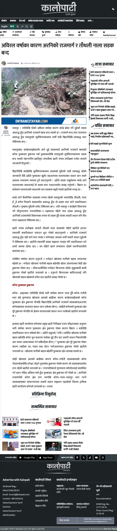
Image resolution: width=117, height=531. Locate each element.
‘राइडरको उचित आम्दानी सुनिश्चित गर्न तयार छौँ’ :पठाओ (73, 421)
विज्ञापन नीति (40, 506)
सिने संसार (80, 21)
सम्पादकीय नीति (41, 501)
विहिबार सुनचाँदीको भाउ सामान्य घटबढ (100, 170)
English (4, 26)
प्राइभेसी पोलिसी (41, 496)
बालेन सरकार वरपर (35, 21)
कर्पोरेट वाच (50, 21)
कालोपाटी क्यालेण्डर (17, 34)
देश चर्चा (22, 21)
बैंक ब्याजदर (32, 34)
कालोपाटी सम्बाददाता (13, 63)
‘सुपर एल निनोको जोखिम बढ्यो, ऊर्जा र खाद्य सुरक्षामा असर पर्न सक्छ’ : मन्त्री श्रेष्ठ (31, 446)
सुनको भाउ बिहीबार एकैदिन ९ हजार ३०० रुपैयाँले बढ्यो (102, 178)
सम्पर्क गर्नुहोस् (41, 491)
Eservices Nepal (110, 529)
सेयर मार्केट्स (58, 34)
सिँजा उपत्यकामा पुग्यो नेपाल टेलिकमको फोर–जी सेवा (74, 434)
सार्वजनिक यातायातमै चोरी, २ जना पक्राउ (101, 187)
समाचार (13, 21)
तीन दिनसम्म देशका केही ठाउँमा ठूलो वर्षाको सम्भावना (102, 161)
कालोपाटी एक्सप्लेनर (65, 21)
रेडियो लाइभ (3, 34)
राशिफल (71, 35)
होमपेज (4, 21)
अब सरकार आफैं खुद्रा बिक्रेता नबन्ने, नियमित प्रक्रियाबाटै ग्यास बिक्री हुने (102, 135)
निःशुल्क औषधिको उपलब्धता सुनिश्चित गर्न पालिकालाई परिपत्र (29, 434)
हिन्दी (12, 26)
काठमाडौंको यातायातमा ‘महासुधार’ (99, 152)
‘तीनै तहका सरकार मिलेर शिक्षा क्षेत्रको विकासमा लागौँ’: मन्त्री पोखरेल (73, 446)
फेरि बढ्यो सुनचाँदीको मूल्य (101, 143)
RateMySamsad (109, 35)
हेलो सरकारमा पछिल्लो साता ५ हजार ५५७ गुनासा (31, 421)
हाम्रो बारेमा (39, 486)
